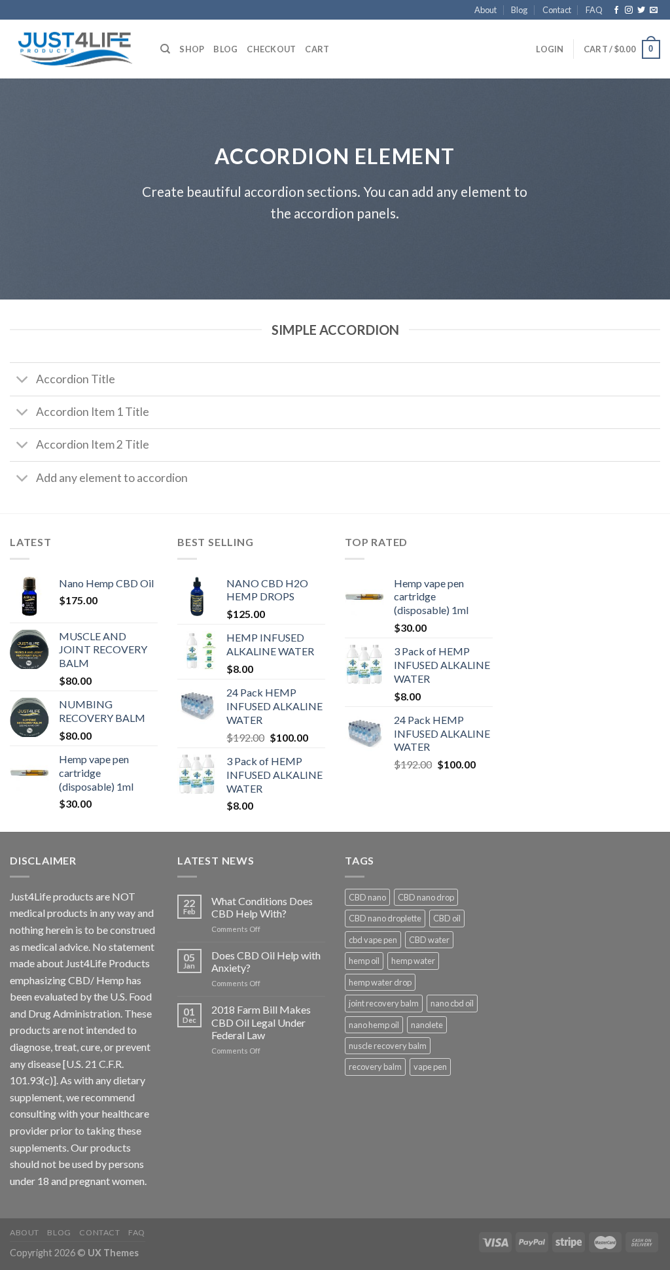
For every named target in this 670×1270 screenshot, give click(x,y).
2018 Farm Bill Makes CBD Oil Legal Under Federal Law (261, 1021)
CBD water (429, 940)
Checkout (271, 49)
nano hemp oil (374, 1025)
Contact (556, 10)
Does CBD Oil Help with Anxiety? (266, 961)
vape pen (430, 1066)
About (485, 10)
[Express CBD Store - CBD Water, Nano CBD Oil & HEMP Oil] (75, 49)
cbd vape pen (373, 940)
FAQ (594, 10)
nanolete (427, 1025)
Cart (317, 49)
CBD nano (367, 897)
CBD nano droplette (385, 918)
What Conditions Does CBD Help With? (262, 907)
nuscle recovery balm (388, 1045)
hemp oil (364, 960)
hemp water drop (380, 982)
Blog (519, 10)
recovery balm (375, 1066)
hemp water (413, 960)
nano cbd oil (452, 1003)
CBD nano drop (426, 897)
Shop (191, 49)
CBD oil (447, 918)
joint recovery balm (384, 1003)
